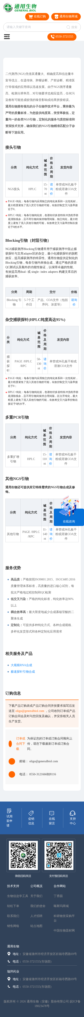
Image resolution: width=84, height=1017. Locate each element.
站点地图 (36, 926)
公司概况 (36, 886)
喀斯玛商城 (61, 906)
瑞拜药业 (13, 971)
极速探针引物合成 (23, 671)
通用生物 (13, 946)
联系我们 (13, 916)
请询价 (51, 189)
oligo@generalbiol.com (30, 711)
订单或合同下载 (20, 744)
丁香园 (58, 896)
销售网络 (13, 926)
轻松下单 (13, 906)
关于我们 (36, 896)
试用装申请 (9, 821)
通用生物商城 (68, 16)
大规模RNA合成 (21, 665)
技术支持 (13, 886)
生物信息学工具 (17, 896)
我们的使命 (37, 906)
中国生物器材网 (64, 930)
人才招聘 (36, 916)
